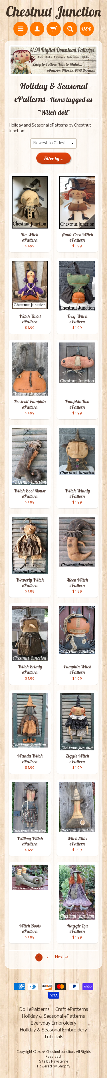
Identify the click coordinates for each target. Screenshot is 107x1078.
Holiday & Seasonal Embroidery (53, 1030)
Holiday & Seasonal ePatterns (53, 1016)
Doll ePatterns (34, 1009)
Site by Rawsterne (53, 1061)
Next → (62, 957)
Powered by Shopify (53, 1066)
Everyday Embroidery (53, 1023)
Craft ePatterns (71, 1009)
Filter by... (54, 158)
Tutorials (53, 1037)
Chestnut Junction (53, 11)
